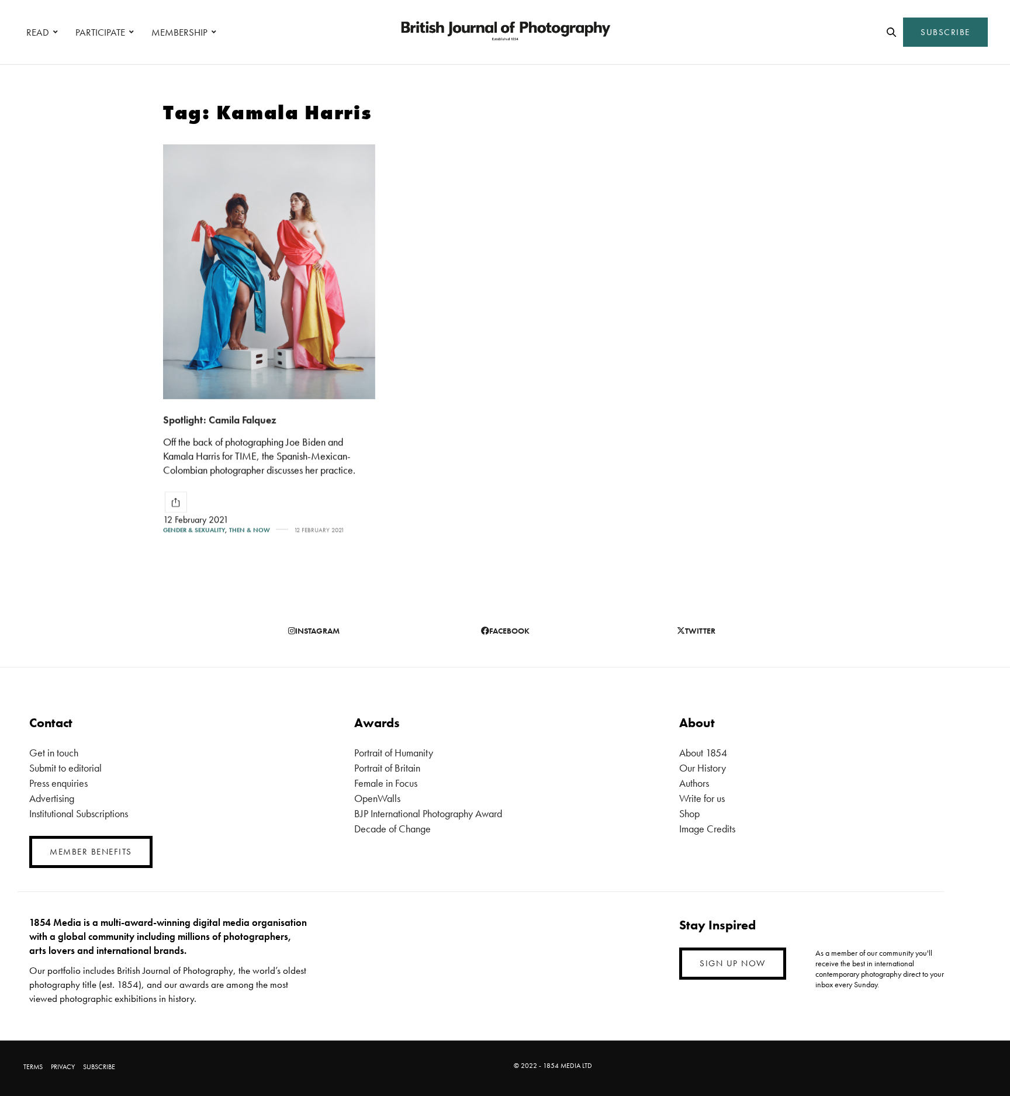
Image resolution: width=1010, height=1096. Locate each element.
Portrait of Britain (387, 768)
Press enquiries (58, 783)
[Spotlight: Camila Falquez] (269, 271)
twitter (700, 630)
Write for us (702, 798)
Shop (689, 813)
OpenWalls (377, 798)
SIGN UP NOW (733, 963)
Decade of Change (392, 828)
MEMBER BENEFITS (91, 852)
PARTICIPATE (100, 32)
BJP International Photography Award (428, 813)
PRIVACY (63, 1066)
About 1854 (703, 752)
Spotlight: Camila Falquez (219, 419)
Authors (694, 783)
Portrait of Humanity (393, 752)
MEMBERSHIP (179, 32)
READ (37, 32)
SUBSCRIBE (945, 32)
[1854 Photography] (505, 32)
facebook (509, 630)
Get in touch (53, 752)
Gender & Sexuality (194, 530)
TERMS (33, 1066)
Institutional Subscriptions (78, 813)
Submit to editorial (65, 768)
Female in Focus (385, 783)
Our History (702, 768)
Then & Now (249, 530)
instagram (317, 630)
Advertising (51, 798)
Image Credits (707, 828)
